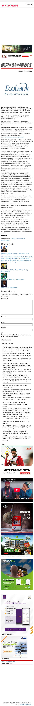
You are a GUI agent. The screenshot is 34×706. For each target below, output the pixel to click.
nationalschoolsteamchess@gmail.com (13, 137)
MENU (29, 5)
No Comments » (5, 240)
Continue (27, 350)
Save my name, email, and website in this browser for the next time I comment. (16, 335)
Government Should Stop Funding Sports (12, 279)
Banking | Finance (16, 238)
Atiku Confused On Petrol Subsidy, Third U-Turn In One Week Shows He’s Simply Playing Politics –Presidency (17, 365)
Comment (4, 298)
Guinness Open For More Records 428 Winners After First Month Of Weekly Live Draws (15, 433)
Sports (23, 238)
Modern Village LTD (25, 704)
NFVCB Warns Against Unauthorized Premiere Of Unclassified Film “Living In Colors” (15, 404)
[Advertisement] (17, 27)
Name (3, 317)
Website (3, 327)
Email (3, 322)
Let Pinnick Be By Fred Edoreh (9, 287)
